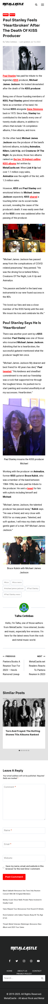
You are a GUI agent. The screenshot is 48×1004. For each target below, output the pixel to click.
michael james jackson (14, 588)
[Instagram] (24, 961)
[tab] (19, 750)
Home (9, 971)
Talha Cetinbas (11, 42)
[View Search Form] (36, 4)
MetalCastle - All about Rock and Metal (24, 998)
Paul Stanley (32, 588)
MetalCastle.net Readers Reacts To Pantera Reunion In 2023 (37, 665)
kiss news (17, 582)
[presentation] (24, 712)
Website (8, 858)
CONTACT (36, 971)
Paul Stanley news (12, 594)
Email (7, 844)
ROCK (12, 14)
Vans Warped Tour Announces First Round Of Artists (23, 909)
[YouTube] (38, 961)
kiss (6, 582)
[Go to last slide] (6, 723)
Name (8, 830)
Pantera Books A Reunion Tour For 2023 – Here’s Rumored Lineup (11, 665)
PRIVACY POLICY (24, 974)
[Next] (41, 723)
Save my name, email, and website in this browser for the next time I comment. (25, 867)
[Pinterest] (31, 961)
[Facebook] (9, 961)
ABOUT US (22, 971)
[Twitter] (16, 961)
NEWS (5, 14)
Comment (10, 787)
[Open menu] (42, 4)
